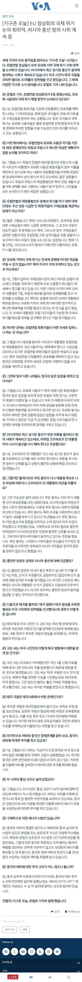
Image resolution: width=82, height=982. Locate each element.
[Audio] (50, 977)
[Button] (75, 53)
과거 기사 (8, 16)
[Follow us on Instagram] (31, 951)
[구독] (57, 951)
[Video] (31, 977)
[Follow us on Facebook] (6, 951)
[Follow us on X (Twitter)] (14, 951)
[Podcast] (48, 951)
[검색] (69, 977)
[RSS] (40, 951)
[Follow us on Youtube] (23, 951)
